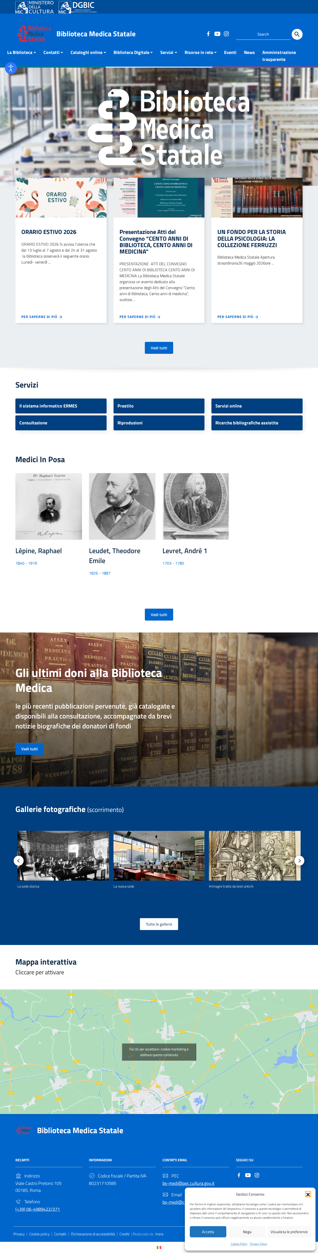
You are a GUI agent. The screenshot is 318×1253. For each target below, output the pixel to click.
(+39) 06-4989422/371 (37, 1209)
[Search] (297, 34)
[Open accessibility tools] (11, 68)
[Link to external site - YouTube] (217, 34)
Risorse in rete (199, 52)
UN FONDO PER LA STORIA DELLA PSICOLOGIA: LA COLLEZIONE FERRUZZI (251, 238)
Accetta (208, 1232)
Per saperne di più (39, 316)
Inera (159, 1234)
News (249, 52)
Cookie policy (39, 1234)
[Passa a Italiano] (159, 1247)
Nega (247, 1232)
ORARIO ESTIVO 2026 (48, 231)
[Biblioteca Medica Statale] (34, 33)
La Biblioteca (19, 52)
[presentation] (19, 861)
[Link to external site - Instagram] (226, 34)
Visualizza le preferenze (289, 1232)
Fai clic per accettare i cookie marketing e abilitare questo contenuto (159, 1051)
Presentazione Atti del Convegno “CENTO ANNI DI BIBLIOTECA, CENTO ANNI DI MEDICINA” (156, 241)
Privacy (19, 1234)
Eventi (230, 52)
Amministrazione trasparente (279, 56)
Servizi (166, 52)
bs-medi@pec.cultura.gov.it (188, 1183)
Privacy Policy (258, 1243)
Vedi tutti (159, 348)
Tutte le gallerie (159, 924)
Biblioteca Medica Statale (96, 33)
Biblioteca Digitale (131, 52)
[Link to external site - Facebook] (208, 34)
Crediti (124, 1234)
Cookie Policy (239, 1243)
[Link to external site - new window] (34, 7)
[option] (63, 860)
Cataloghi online (86, 52)
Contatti (51, 52)
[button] (308, 1194)
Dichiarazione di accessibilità (93, 1234)
